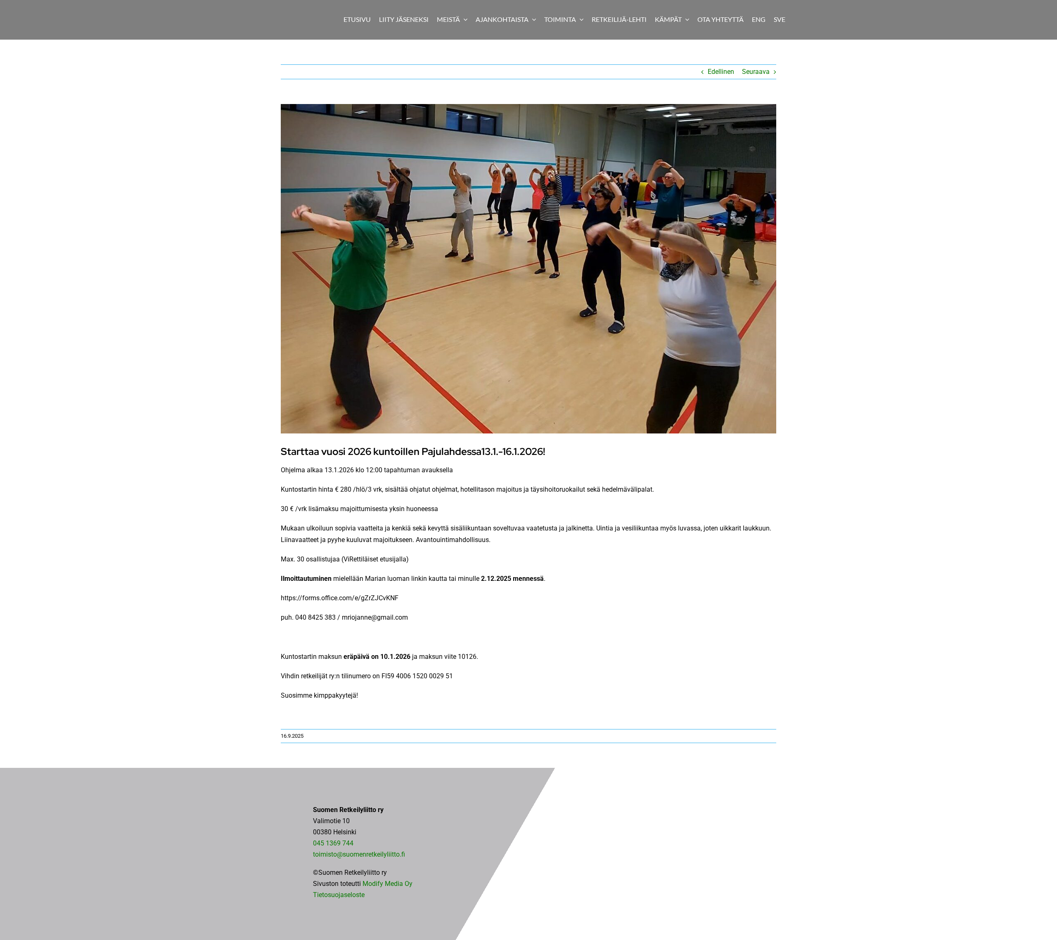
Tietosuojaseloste (339, 895)
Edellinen (721, 72)
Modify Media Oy (387, 884)
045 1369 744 (333, 843)
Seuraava (756, 72)
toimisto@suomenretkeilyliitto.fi (359, 854)
